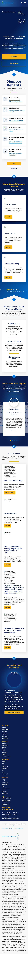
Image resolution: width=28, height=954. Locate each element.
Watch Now (14, 431)
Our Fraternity (4, 736)
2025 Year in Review (7, 828)
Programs (4, 747)
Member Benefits (5, 729)
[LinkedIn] (12, 809)
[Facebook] (2, 809)
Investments (4, 752)
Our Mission (14, 63)
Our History (4, 733)
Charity (3, 749)
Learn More (14, 168)
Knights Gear (4, 793)
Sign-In (15, 814)
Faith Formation (5, 745)
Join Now (14, 56)
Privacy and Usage (6, 814)
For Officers (4, 781)
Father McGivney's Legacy (14, 712)
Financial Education (6, 788)
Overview (4, 727)
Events (3, 772)
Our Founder (4, 734)
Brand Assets (4, 789)
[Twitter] (4, 809)
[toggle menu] (25, 3)
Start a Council (5, 773)
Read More (7, 525)
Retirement (4, 754)
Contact (15, 812)
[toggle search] (21, 3)
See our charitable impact (16, 120)
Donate (3, 765)
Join (14, 163)
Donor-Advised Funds (6, 756)
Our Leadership (5, 738)
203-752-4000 (4, 804)
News (3, 786)
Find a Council (5, 766)
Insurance (4, 750)
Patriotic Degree (5, 782)
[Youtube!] (7, 809)
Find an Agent (5, 768)
